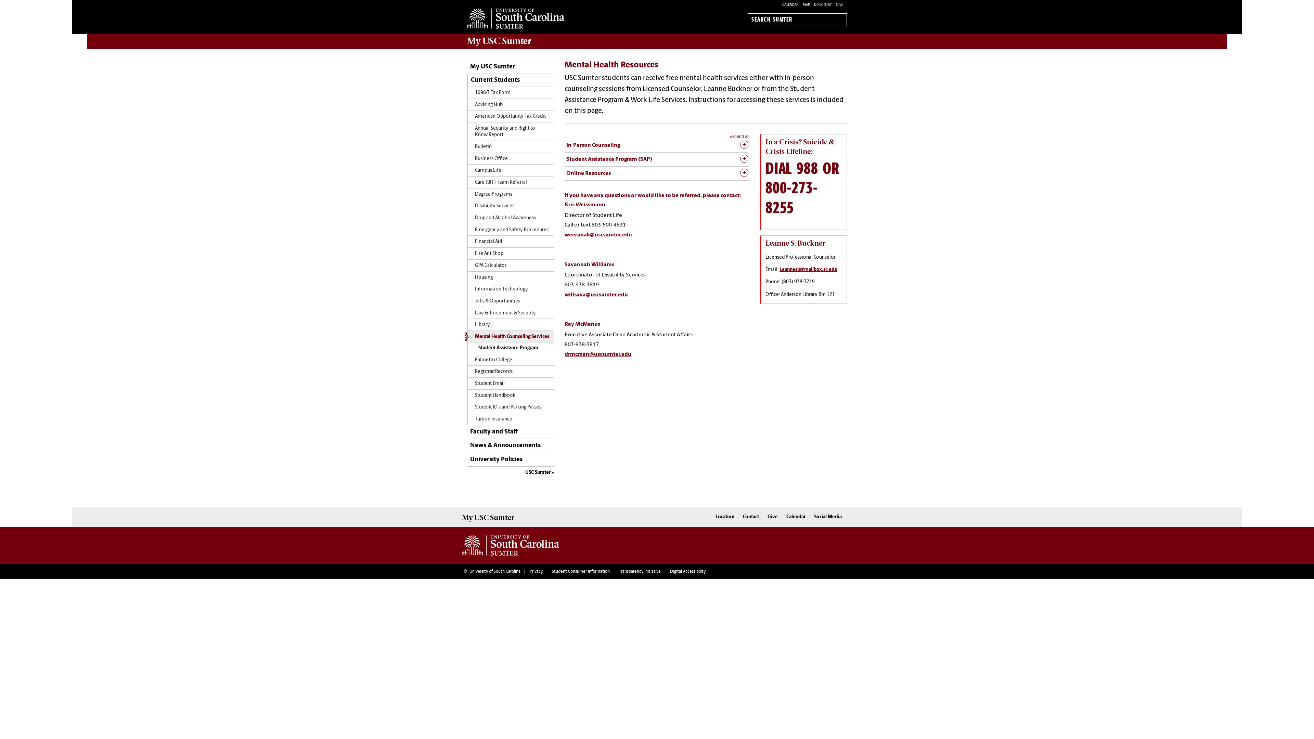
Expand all (739, 136)
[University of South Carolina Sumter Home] (515, 18)
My (499, 41)
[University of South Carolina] (510, 545)
